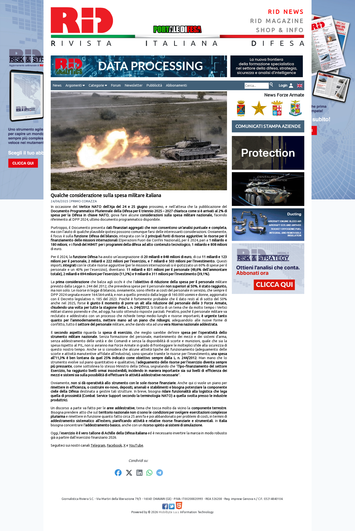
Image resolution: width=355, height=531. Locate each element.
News (57, 85)
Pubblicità (154, 85)
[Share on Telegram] (159, 473)
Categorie (97, 85)
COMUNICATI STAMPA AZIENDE (268, 126)
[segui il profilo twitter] (172, 506)
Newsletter (133, 85)
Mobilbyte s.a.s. (169, 512)
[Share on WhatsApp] (149, 473)
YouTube (136, 445)
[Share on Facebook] (118, 473)
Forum (116, 85)
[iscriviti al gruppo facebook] (165, 506)
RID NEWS (286, 11)
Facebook (114, 445)
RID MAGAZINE (277, 21)
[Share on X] (129, 473)
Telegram (98, 445)
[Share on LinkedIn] (139, 473)
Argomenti (74, 85)
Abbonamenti (176, 85)
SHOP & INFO (280, 30)
